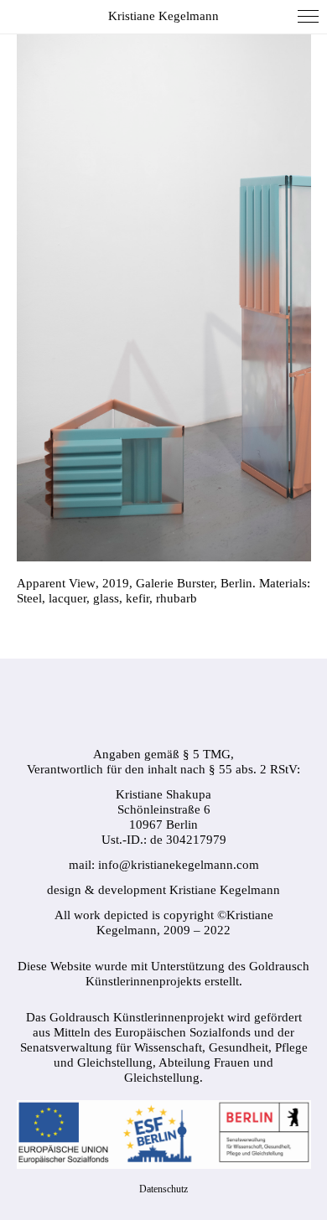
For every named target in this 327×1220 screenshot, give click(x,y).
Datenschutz (163, 1189)
